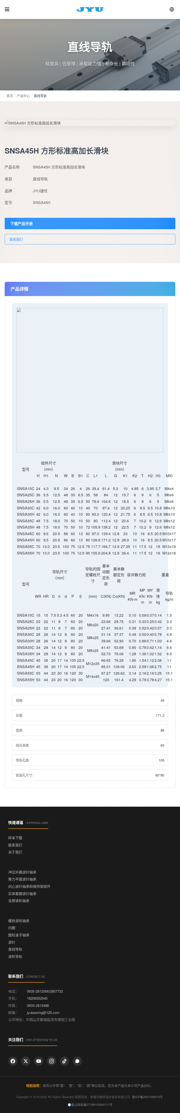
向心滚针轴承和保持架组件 (29, 886)
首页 (10, 95)
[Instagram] (51, 1061)
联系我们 (16, 239)
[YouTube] (38, 1061)
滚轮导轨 (15, 956)
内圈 (11, 927)
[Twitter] (25, 1061)
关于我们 (15, 851)
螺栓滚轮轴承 (18, 920)
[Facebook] (13, 1061)
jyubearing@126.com (43, 1012)
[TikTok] (64, 1061)
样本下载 (15, 837)
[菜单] (7, 9)
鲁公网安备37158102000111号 (91, 1104)
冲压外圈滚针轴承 (22, 872)
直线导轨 (15, 949)
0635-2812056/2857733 (45, 991)
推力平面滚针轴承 (22, 879)
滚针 (11, 942)
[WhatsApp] (77, 1061)
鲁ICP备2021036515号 (147, 1097)
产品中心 (23, 95)
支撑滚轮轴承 (18, 900)
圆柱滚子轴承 (18, 934)
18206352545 (37, 998)
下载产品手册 (21, 223)
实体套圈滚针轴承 (22, 893)
